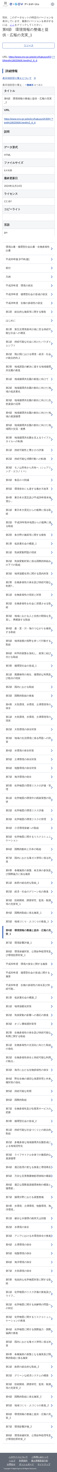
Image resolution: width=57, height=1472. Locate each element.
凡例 (8, 276)
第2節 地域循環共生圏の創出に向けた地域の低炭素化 (28, 390)
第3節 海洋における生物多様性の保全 (27, 1070)
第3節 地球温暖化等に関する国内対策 (27, 573)
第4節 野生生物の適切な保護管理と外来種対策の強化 (28, 1080)
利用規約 (23, 1460)
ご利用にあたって (39, 1457)
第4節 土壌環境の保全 (18, 1244)
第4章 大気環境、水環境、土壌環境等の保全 (28, 706)
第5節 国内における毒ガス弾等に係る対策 (28, 1344)
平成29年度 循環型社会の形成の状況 (26, 294)
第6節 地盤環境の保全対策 (21, 768)
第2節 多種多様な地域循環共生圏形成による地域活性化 (28, 1144)
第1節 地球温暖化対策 (18, 1006)
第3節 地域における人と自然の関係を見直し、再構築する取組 (28, 618)
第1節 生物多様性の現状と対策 (23, 594)
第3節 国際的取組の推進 (20, 695)
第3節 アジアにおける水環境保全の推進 (28, 1236)
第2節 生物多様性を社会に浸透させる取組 (28, 605)
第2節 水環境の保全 (17, 1227)
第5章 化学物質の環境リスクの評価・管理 (28, 787)
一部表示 (29, 85)
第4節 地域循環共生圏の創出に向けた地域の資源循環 (28, 414)
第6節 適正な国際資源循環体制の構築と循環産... (28, 1186)
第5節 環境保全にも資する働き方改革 (27, 488)
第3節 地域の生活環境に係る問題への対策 (28, 740)
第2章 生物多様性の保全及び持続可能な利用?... (28, 584)
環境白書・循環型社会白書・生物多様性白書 (28, 248)
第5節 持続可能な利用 (18, 1091)
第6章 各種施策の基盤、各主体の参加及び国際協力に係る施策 (28, 872)
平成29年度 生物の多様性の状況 (24, 303)
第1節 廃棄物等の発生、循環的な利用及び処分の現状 (28, 676)
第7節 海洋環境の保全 (18, 776)
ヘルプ (12, 1460)
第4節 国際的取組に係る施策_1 (23, 912)
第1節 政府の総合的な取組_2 (22, 1366)
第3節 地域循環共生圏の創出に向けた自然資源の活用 (28, 402)
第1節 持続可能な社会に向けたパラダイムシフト (28, 343)
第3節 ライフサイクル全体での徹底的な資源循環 (28, 1156)
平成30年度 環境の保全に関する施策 (26, 964)
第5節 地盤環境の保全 (18, 1253)
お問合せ (11, 1464)
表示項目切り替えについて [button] (17, 78)
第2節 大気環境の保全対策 (21, 729)
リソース (28, 45)
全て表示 (38, 85)
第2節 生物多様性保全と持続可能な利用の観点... (28, 1059)
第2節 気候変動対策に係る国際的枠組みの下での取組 (28, 563)
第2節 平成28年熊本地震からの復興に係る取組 (28, 524)
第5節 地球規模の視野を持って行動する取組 (28, 643)
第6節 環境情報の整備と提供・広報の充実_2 (28, 1416)
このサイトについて (18, 1457)
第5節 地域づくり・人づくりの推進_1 (27, 921)
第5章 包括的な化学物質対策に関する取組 (28, 1281)
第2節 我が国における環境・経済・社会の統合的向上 (28, 356)
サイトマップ (44, 1464)
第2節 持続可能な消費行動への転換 (26, 458)
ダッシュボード (26, 1464)
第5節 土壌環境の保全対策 (21, 759)
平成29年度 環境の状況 (19, 285)
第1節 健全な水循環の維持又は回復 (26, 1218)
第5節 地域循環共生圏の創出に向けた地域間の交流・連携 (28, 427)
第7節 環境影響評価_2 (19, 1426)
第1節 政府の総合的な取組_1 (22, 882)
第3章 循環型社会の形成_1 (21, 665)
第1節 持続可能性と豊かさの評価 (25, 450)
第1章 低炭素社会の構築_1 (21, 543)
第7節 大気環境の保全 (18, 1271)
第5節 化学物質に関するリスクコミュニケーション (28, 838)
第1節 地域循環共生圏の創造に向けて (27, 379)
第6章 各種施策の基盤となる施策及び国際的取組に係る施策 (28, 1356)
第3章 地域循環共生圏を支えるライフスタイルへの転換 (28, 439)
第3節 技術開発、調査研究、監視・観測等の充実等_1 (28, 902)
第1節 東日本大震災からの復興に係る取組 (28, 512)
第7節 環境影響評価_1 (19, 942)
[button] (52, 4)
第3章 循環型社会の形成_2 (21, 1121)
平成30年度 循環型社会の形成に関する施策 (28, 974)
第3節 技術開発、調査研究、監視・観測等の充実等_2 (28, 1386)
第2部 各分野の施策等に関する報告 (26, 535)
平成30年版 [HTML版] (17, 259)
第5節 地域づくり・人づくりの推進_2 (27, 1405)
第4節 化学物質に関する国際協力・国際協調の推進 (28, 1331)
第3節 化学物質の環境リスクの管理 (26, 819)
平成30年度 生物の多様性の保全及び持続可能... (28, 987)
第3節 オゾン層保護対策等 (21, 1024)
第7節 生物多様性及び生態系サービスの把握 (28, 1110)
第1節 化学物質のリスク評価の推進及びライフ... (28, 1294)
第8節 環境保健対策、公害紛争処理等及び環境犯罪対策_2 (28, 1437)
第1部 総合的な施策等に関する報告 (26, 311)
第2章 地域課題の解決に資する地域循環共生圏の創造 (28, 368)
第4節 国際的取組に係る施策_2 (23, 1396)
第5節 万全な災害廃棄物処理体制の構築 (28, 1176)
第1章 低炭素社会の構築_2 (21, 997)
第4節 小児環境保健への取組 (22, 828)
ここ (12, 25)
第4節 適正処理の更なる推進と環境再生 (28, 1167)
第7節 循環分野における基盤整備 (25, 1197)
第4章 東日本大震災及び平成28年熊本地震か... (28, 499)
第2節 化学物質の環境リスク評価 (25, 810)
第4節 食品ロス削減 (17, 480)
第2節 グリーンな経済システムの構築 (27, 1375)
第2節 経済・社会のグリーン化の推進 (27, 891)
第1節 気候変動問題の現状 (21, 552)
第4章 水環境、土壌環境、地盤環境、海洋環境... (28, 1208)
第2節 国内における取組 (20, 687)
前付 (8, 268)
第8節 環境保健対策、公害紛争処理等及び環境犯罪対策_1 (28, 953)
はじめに (11, 320)
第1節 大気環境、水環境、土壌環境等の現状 (28, 719)
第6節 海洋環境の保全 (18, 1262)
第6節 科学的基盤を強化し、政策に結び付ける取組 (28, 655)
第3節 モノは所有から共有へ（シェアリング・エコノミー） (28, 469)
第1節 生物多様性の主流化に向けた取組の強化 (28, 1047)
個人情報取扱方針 (39, 1460)
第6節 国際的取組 (16, 1100)
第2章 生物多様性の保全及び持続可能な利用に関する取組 (28, 1034)
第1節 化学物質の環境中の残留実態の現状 (28, 800)
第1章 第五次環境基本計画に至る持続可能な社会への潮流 (28, 331)
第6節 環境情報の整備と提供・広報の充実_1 (28, 932)
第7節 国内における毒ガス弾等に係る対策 (28, 860)
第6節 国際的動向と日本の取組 (23, 849)
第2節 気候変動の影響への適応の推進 (27, 1015)
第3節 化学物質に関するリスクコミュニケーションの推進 (28, 1319)
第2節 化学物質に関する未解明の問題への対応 (28, 1306)
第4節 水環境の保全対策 (20, 750)
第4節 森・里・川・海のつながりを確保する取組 (28, 630)
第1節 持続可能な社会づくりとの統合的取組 (28, 1132)
